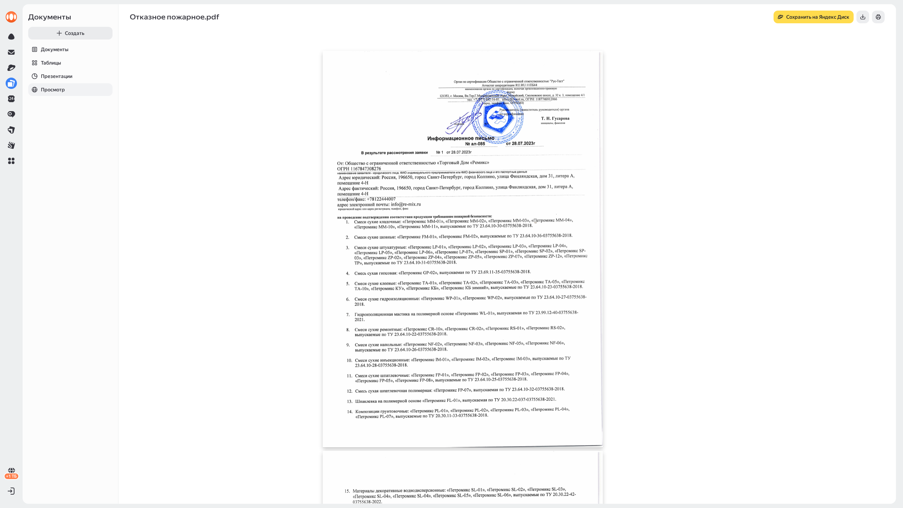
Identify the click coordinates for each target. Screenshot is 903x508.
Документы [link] (49, 17)
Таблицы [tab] (51, 63)
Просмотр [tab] (53, 89)
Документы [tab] (54, 49)
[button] (11, 161)
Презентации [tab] (56, 76)
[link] (11, 17)
